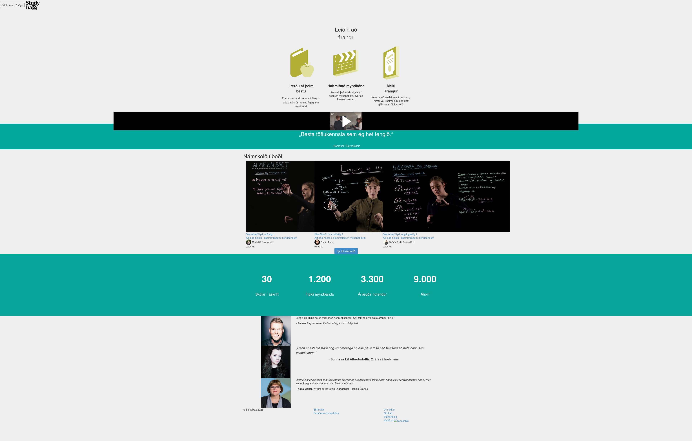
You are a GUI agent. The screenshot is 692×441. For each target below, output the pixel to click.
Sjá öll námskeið (346, 251)
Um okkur (389, 409)
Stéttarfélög (390, 416)
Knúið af (389, 420)
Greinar (388, 413)
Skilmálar (319, 409)
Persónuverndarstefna (326, 413)
